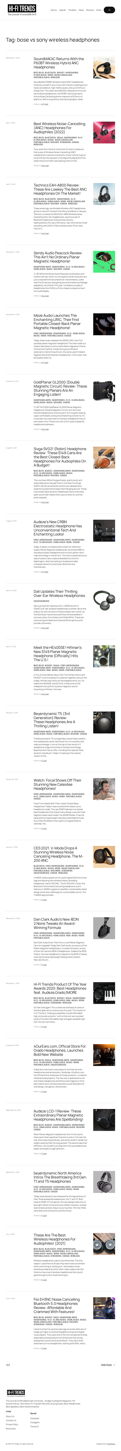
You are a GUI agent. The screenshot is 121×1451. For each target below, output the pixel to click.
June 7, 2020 (10, 1298)
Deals (60, 137)
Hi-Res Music (40, 75)
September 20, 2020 (13, 1110)
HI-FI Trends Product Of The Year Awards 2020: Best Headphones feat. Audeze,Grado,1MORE (60, 988)
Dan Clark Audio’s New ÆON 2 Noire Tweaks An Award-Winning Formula (56, 923)
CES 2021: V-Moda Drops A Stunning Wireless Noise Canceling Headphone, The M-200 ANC (58, 854)
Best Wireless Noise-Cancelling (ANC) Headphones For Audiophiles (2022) (59, 128)
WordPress (111, 1444)
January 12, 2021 (12, 847)
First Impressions (43, 333)
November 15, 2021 (12, 314)
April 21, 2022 (10, 184)
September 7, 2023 (13, 58)
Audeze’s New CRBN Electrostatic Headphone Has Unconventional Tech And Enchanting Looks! (58, 528)
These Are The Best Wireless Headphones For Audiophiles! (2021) (55, 1239)
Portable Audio (42, 77)
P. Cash (44, 761)
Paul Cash (45, 165)
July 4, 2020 (10, 1234)
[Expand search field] (109, 10)
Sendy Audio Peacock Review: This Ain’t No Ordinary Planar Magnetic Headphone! (58, 257)
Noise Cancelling (63, 75)
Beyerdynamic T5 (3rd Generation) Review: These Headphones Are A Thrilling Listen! (54, 720)
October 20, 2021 (12, 381)
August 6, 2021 (11, 448)
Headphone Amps (42, 266)
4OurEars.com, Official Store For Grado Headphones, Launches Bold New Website (60, 1050)
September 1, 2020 (12, 1172)
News (50, 75)
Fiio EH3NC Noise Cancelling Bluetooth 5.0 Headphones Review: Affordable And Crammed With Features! (57, 1305)
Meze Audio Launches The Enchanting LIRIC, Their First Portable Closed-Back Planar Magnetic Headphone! (57, 321)
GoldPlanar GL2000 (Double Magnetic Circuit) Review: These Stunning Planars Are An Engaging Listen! (60, 388)
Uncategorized (41, 601)
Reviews (55, 142)
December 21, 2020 (13, 918)
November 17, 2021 (12, 252)
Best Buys (39, 72)
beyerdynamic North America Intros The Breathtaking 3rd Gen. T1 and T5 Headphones (60, 1177)
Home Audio (53, 201)
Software (55, 870)
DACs (56, 1317)
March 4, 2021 (11, 646)
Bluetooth (50, 72)
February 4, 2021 (12, 713)
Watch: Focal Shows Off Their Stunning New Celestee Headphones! (57, 784)
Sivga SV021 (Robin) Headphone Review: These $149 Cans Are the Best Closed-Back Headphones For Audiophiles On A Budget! (60, 457)
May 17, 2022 (10, 123)
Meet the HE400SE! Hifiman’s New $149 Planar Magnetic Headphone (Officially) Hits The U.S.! (58, 653)
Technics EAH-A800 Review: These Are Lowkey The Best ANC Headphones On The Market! (60, 189)
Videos (75, 142)
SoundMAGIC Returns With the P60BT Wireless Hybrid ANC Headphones (59, 63)
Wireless (55, 77)
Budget (60, 72)
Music (51, 139)
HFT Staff (44, 104)
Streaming (65, 142)
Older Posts (108, 1364)
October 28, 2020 (12, 1045)
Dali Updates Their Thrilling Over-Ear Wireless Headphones (59, 593)
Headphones (72, 72)
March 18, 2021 (11, 590)
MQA (49, 670)
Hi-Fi (80, 137)
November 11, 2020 (12, 983)
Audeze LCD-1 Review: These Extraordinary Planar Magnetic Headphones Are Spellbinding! (58, 1115)
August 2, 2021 (11, 521)
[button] (104, 68)
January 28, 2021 (12, 779)
